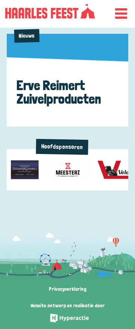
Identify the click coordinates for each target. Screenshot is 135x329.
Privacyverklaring (67, 289)
